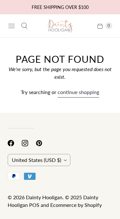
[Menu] (11, 25)
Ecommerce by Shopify (76, 205)
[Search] (24, 25)
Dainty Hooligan (44, 197)
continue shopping (78, 92)
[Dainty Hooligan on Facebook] (15, 143)
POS (34, 205)
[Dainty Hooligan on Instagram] (29, 143)
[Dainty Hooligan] (60, 25)
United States (36, 160)
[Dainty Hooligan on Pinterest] (43, 143)
